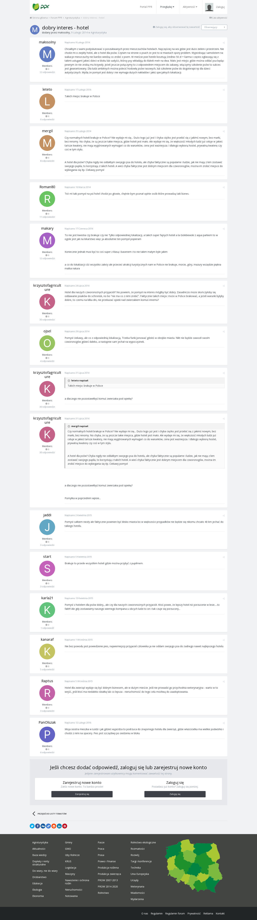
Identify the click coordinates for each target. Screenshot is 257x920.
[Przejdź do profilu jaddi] (47, 527)
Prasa (101, 855)
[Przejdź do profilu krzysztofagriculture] (47, 302)
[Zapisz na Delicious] (48, 826)
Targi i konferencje (141, 861)
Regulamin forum (175, 913)
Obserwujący (210, 27)
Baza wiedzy (39, 855)
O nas (144, 913)
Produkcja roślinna (108, 867)
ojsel (47, 331)
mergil (47, 130)
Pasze (101, 842)
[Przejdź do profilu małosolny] (35, 29)
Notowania (71, 896)
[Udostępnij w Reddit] (53, 826)
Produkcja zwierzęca (109, 874)
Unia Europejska (140, 874)
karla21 (47, 598)
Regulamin (157, 913)
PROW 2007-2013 (108, 880)
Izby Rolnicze (72, 855)
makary (47, 228)
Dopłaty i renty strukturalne (40, 863)
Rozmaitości (138, 848)
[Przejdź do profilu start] (47, 568)
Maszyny (70, 874)
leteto (47, 89)
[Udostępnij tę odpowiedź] (224, 42)
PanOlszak (47, 722)
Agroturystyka (99, 32)
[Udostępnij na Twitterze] (32, 826)
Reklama (208, 913)
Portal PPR (146, 6)
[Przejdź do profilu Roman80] (47, 199)
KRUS (68, 861)
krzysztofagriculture (47, 287)
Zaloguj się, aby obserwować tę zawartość (177, 27)
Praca (101, 848)
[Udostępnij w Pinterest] (64, 826)
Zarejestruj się (82, 794)
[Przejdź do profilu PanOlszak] (47, 734)
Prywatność (194, 913)
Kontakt (220, 913)
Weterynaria (137, 886)
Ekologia (37, 889)
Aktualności (38, 848)
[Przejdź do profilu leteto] (47, 101)
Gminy (68, 842)
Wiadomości (138, 892)
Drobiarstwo (39, 877)
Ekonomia (38, 896)
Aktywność (189, 6)
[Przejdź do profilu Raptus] (47, 693)
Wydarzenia (137, 899)
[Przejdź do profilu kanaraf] (47, 651)
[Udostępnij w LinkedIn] (59, 826)
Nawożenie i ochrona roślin (77, 882)
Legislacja (70, 867)
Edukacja (37, 883)
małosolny (64, 32)
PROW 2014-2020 (108, 886)
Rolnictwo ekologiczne (143, 842)
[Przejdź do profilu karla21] (47, 610)
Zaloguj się (175, 794)
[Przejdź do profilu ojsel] (47, 343)
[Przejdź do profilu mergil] (47, 143)
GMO (68, 848)
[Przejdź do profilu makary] (47, 240)
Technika (136, 867)
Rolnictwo (103, 892)
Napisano (77, 42)
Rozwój (135, 855)
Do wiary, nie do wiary (45, 870)
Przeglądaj (166, 6)
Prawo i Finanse (107, 861)
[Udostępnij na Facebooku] (37, 826)
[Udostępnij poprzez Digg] (43, 826)
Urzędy (134, 880)
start (47, 556)
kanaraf (47, 639)
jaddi (47, 515)
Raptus (47, 680)
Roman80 (47, 186)
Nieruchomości (73, 889)
